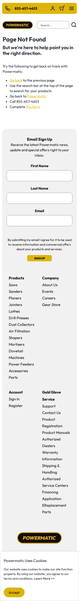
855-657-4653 (26, 8)
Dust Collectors (21, 324)
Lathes (14, 311)
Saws (13, 284)
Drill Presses (19, 317)
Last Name (39, 188)
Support (49, 406)
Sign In (14, 399)
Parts (13, 377)
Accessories (18, 370)
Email (39, 211)
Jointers (15, 304)
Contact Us (51, 412)
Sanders (15, 291)
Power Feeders (21, 364)
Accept (14, 592)
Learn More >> (44, 578)
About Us (49, 284)
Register (16, 405)
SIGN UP (39, 258)
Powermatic (36, 96)
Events (47, 291)
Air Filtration (19, 331)
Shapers (15, 337)
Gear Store (51, 304)
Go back (16, 80)
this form (33, 107)
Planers (15, 298)
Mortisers (16, 344)
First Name (39, 166)
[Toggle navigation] (71, 8)
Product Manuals (56, 432)
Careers (48, 298)
